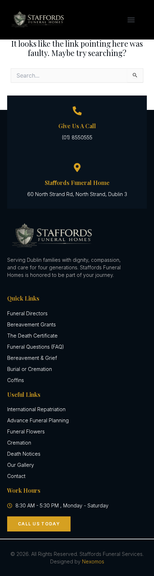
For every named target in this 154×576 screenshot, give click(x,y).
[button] (131, 20)
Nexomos (93, 561)
